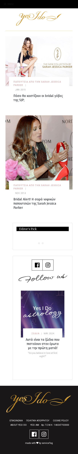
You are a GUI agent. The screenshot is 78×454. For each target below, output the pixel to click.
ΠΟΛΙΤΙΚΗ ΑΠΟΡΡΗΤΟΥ (37, 420)
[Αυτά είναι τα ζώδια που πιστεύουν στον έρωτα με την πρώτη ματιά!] (42, 314)
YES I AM (34, 425)
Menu (10, 4)
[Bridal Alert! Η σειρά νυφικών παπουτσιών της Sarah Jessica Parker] (39, 152)
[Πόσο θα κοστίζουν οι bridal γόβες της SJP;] (39, 61)
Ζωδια (35, 333)
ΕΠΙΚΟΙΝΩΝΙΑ (16, 420)
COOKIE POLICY (61, 420)
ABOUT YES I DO (18, 425)
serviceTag (47, 443)
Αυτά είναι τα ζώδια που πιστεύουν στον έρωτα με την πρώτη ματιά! (42, 343)
